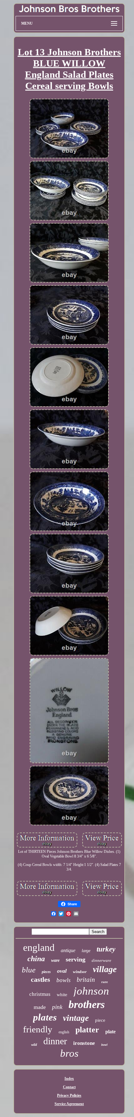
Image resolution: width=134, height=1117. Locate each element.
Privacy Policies (69, 1095)
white (62, 994)
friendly (37, 1029)
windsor (80, 971)
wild (34, 1044)
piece (100, 1020)
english (64, 1032)
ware (55, 960)
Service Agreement (69, 1104)
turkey (106, 949)
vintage (76, 1018)
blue (29, 970)
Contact (69, 1087)
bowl (104, 1044)
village (105, 969)
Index (69, 1078)
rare (104, 982)
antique (68, 950)
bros (69, 1053)
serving (75, 959)
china (36, 959)
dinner (55, 1041)
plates (45, 1017)
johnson (91, 991)
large (86, 950)
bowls (63, 980)
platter (87, 1029)
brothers (87, 1004)
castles (40, 979)
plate (110, 1031)
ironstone (84, 1043)
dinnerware (101, 960)
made (40, 1007)
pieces (46, 972)
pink (57, 1007)
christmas (39, 994)
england (39, 947)
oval (62, 971)
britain (86, 979)
